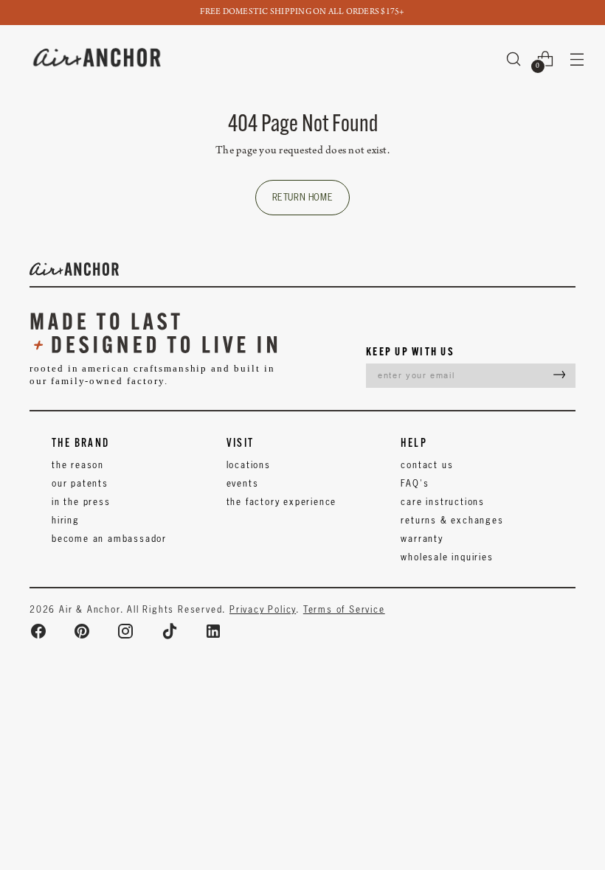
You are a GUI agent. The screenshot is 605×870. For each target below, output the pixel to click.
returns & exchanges (452, 520)
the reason (78, 464)
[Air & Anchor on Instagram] (125, 631)
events (243, 483)
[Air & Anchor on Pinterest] (82, 631)
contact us (427, 464)
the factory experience (282, 501)
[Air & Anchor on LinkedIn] (213, 631)
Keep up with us (410, 351)
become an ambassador (109, 538)
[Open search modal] (514, 59)
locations (249, 464)
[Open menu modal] (577, 59)
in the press (81, 501)
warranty (422, 538)
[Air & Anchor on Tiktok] (170, 631)
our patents (80, 483)
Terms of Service (344, 609)
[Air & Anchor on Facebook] (38, 631)
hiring (66, 520)
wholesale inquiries (447, 557)
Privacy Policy (262, 609)
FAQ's (415, 483)
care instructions (443, 501)
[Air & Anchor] (97, 58)
